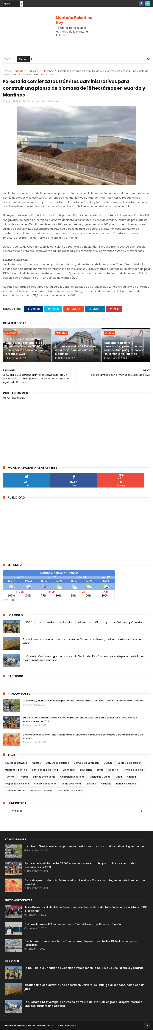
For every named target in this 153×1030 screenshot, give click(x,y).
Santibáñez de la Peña (45, 769)
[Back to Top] (147, 1025)
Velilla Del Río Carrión (129, 762)
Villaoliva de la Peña (45, 783)
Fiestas (24, 776)
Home (6, 59)
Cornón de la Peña (15, 790)
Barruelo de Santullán (86, 762)
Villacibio (106, 783)
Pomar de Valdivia (133, 769)
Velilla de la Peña (71, 783)
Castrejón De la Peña (72, 776)
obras (100, 769)
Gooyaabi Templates (63, 1025)
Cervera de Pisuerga (57, 762)
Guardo (18, 71)
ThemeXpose (24, 1025)
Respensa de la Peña (17, 783)
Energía (109, 332)
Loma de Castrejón (42, 790)
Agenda (131, 776)
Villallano (91, 783)
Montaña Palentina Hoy (74, 20)
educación (86, 769)
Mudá (118, 776)
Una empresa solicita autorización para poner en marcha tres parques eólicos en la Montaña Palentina (124, 348)
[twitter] (147, 3)
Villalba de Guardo (100, 776)
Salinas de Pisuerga (44, 776)
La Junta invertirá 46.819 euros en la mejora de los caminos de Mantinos (76, 350)
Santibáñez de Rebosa (71, 790)
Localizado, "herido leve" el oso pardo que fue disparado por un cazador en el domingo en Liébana (83, 700)
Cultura (108, 762)
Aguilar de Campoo (16, 762)
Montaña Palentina (16, 769)
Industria (33, 71)
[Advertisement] (76, 40)
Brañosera (69, 769)
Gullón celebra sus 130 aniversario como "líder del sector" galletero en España (72, 924)
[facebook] (141, 3)
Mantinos (48, 71)
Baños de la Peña (126, 783)
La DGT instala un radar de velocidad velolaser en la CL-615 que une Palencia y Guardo (82, 622)
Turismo (10, 776)
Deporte (113, 769)
